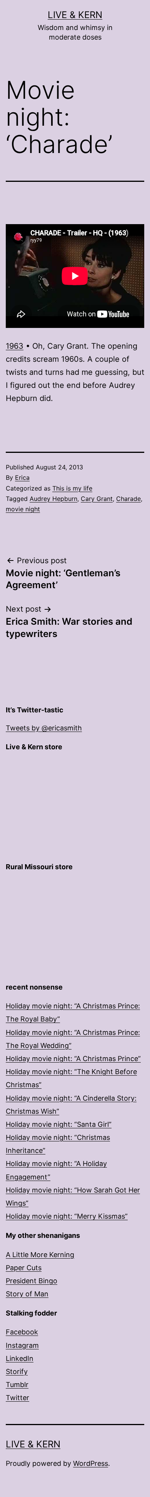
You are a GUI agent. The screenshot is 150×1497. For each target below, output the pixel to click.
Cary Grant (97, 498)
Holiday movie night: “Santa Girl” (59, 1124)
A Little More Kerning (40, 1255)
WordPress (90, 1463)
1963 (14, 346)
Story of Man (27, 1294)
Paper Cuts (24, 1268)
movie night (23, 509)
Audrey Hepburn (53, 498)
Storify (17, 1371)
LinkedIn (19, 1358)
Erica (22, 477)
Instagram (22, 1345)
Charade (128, 498)
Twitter (17, 1398)
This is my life (72, 488)
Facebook (22, 1332)
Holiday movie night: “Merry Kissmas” (67, 1216)
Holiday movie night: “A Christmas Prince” (73, 1059)
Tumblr (17, 1385)
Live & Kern (75, 14)
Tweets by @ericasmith (44, 728)
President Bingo (31, 1281)
